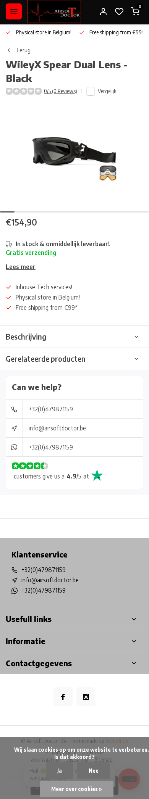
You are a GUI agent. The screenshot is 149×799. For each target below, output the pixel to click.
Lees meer (21, 267)
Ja (59, 770)
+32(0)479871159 (51, 409)
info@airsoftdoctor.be (57, 428)
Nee (94, 770)
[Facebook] (63, 696)
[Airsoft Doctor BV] (54, 11)
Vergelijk (107, 91)
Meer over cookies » (76, 789)
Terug (23, 50)
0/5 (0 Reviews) (60, 91)
